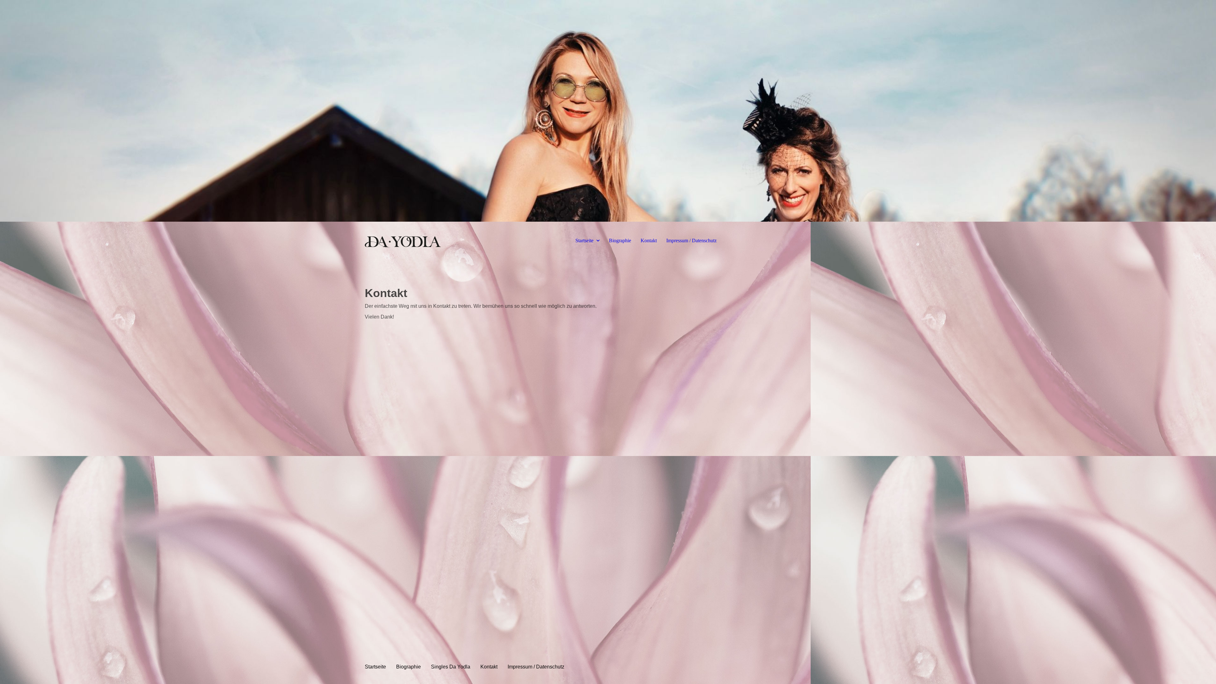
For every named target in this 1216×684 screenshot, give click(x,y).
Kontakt (649, 240)
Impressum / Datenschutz (691, 240)
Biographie (620, 240)
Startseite (584, 240)
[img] (608, 111)
